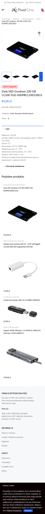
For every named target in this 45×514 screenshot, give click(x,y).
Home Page (6, 19)
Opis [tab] (7, 129)
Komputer (16, 19)
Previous (41, 79)
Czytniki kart (7, 297)
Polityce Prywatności (14, 510)
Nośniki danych (27, 19)
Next (41, 74)
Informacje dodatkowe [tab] (15, 166)
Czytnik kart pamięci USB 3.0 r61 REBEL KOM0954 (21, 300)
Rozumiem (28, 510)
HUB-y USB (7, 327)
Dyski (38, 19)
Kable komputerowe (10, 241)
